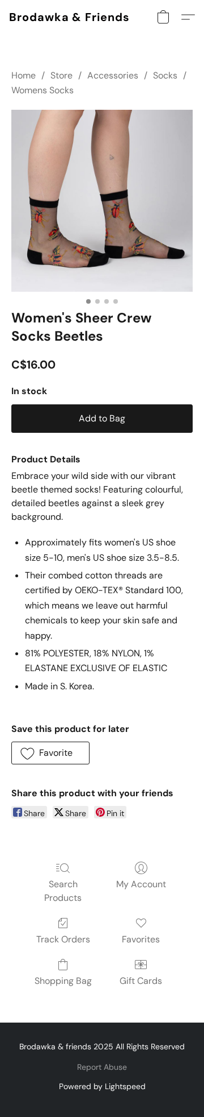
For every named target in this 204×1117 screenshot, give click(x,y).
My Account (141, 884)
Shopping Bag (63, 981)
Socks (165, 75)
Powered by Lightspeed (102, 1086)
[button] (69, 17)
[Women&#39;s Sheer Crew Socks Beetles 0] (102, 201)
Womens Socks (42, 90)
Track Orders (63, 939)
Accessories (112, 75)
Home (23, 75)
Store (61, 75)
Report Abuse (102, 1067)
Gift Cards (141, 981)
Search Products (63, 891)
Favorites (141, 939)
